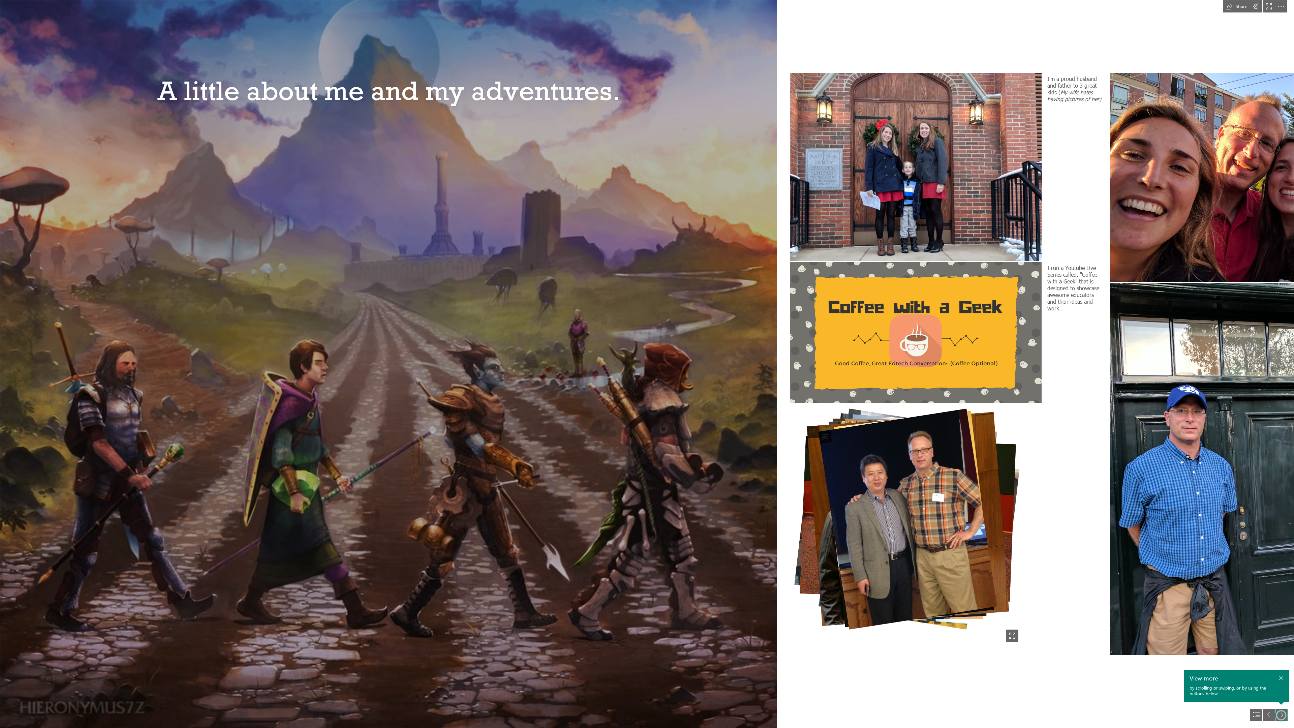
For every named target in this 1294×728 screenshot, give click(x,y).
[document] (647, 364)
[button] (1236, 6)
